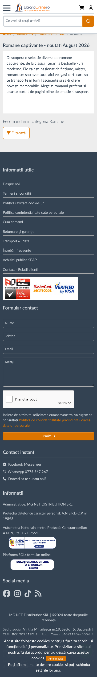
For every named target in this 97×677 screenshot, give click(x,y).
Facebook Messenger (24, 464)
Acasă (7, 34)
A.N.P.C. (9, 533)
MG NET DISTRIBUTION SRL (50, 504)
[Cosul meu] (82, 8)
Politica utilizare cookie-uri (23, 203)
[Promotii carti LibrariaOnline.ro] (17, 593)
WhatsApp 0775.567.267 (28, 472)
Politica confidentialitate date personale (33, 212)
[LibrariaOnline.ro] (32, 7)
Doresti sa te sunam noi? (27, 479)
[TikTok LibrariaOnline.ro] (27, 593)
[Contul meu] (91, 8)
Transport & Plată (16, 241)
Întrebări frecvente (17, 250)
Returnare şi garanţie (18, 232)
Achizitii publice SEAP (20, 260)
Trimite (47, 436)
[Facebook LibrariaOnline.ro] (6, 593)
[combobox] (42, 21)
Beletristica (25, 34)
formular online (39, 555)
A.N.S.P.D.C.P (72, 513)
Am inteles (55, 658)
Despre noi (11, 184)
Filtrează (19, 133)
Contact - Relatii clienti (20, 270)
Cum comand (13, 222)
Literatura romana (52, 34)
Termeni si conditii (17, 193)
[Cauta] (88, 21)
